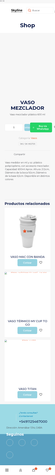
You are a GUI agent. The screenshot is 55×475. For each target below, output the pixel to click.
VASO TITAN (27, 389)
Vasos (34, 138)
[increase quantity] (19, 127)
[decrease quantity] (7, 127)
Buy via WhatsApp (43, 127)
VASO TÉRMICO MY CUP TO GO (27, 322)
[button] (41, 127)
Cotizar (27, 127)
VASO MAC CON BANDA (27, 257)
